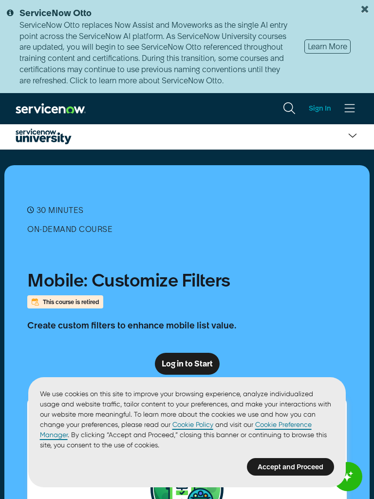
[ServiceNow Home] (51, 107)
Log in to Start (187, 363)
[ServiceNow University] (44, 136)
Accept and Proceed (290, 466)
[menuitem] (289, 108)
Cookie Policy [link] (192, 424)
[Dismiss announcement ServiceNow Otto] (364, 9)
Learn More (327, 46)
